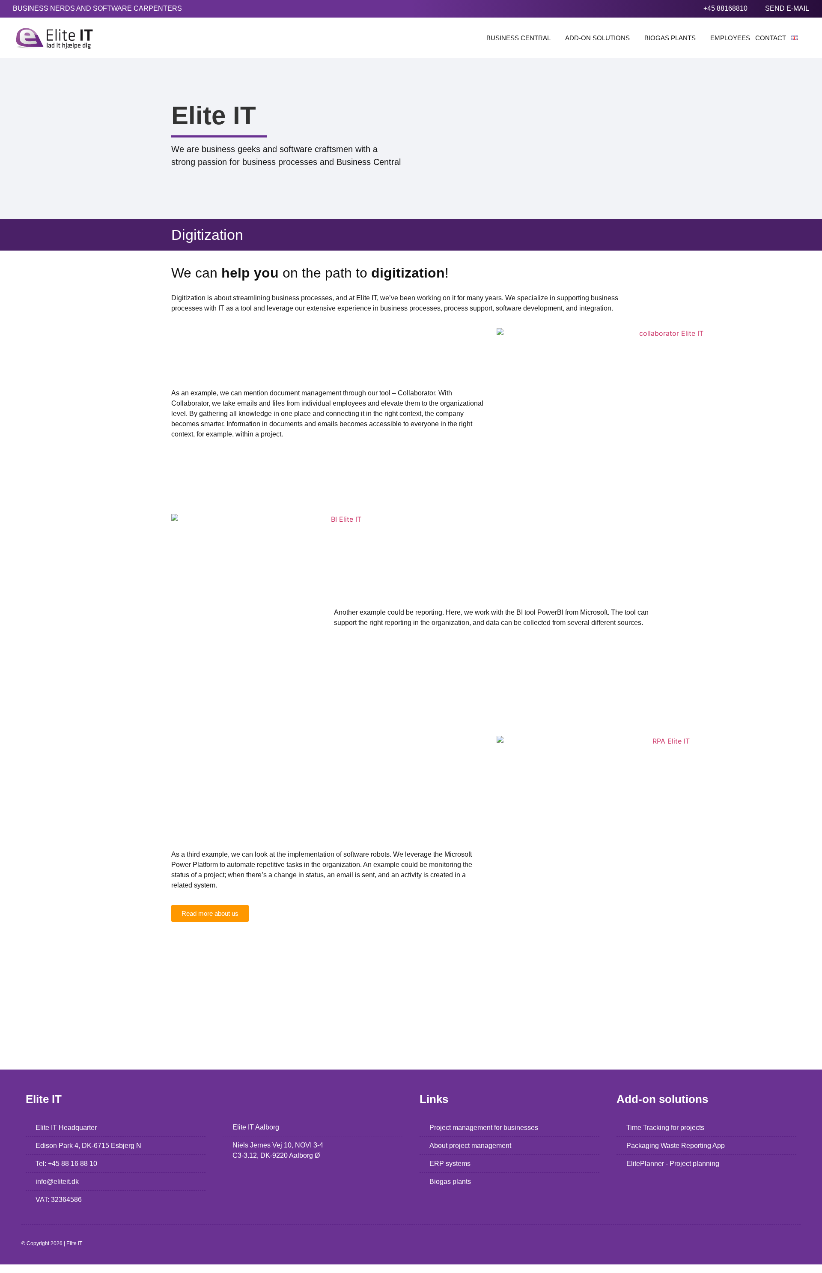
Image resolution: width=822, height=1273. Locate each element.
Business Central (518, 38)
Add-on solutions (597, 38)
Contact (770, 38)
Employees (730, 38)
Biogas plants (670, 38)
